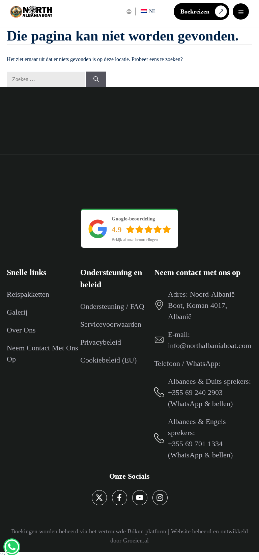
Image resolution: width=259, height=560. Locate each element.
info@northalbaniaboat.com (209, 345)
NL (152, 11)
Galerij (17, 312)
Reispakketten (28, 294)
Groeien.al (136, 540)
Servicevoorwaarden (110, 324)
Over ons (21, 330)
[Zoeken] (96, 79)
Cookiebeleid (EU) (108, 360)
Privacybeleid (100, 342)
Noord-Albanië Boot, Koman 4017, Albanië (201, 305)
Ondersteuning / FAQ (112, 306)
